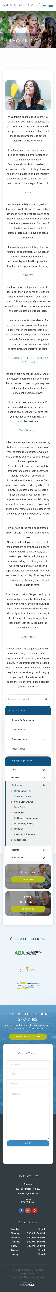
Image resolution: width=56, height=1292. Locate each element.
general (15, 777)
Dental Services (19, 729)
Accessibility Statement (23, 1277)
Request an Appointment (23, 720)
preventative (17, 858)
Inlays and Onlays (22, 796)
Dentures (18, 829)
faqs (13, 770)
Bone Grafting (20, 807)
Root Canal (19, 812)
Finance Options (19, 739)
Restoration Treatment (24, 834)
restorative (16, 785)
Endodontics (20, 840)
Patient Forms (18, 749)
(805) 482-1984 (28, 1202)
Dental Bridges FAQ (23, 823)
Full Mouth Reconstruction (26, 818)
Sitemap (40, 1277)
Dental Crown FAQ (22, 791)
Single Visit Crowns (23, 802)
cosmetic (16, 850)
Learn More (28, 879)
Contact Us (28, 909)
